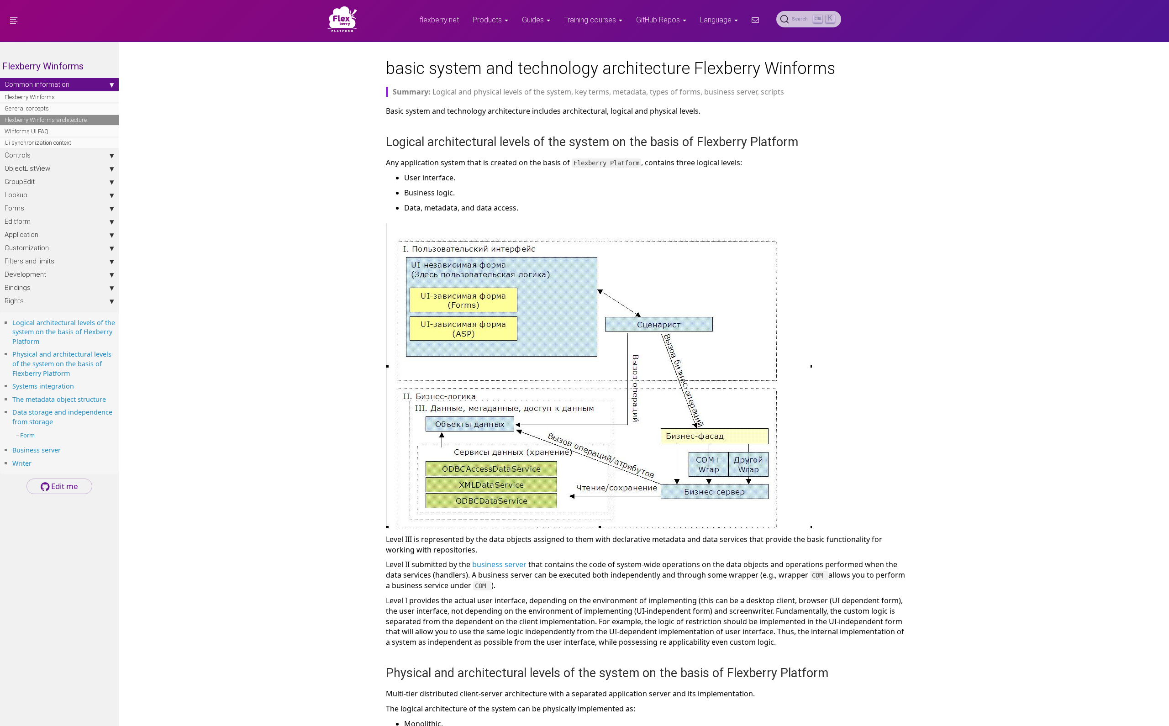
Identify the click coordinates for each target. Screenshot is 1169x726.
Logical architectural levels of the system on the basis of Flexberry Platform (63, 332)
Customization (27, 247)
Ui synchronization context (38, 143)
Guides (534, 19)
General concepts (27, 108)
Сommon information (37, 84)
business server (499, 564)
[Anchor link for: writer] (35, 462)
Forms (14, 208)
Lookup (16, 194)
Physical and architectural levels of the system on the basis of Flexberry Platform (61, 363)
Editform (18, 221)
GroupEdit (20, 181)
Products (488, 19)
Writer (22, 463)
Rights (14, 300)
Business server (36, 450)
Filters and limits (29, 261)
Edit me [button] (63, 486)
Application (21, 234)
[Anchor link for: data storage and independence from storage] (56, 421)
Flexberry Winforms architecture (46, 120)
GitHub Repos (659, 19)
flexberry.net (439, 19)
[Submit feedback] (755, 19)
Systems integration (43, 386)
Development (25, 274)
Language (716, 19)
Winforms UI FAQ (26, 131)
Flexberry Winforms (30, 97)
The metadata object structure (59, 399)
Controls (18, 155)
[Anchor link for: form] (38, 435)
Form (27, 435)
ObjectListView (27, 168)
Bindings (18, 287)
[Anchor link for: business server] (64, 449)
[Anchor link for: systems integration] (77, 385)
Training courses (591, 19)
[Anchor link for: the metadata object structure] (109, 398)
